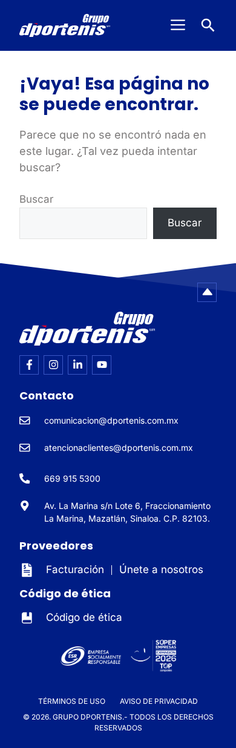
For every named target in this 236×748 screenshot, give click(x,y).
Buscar (36, 199)
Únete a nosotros (161, 569)
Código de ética (84, 617)
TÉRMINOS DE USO (71, 701)
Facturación (75, 569)
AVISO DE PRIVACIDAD (159, 701)
